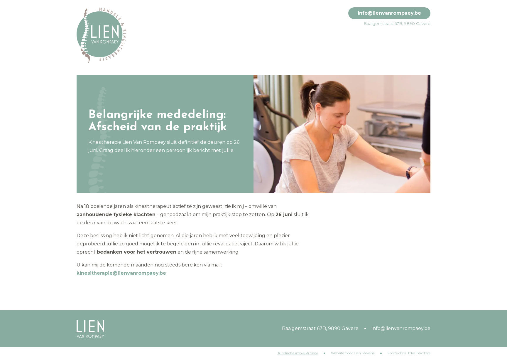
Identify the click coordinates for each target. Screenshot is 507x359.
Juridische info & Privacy (297, 353)
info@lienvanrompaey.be (389, 13)
